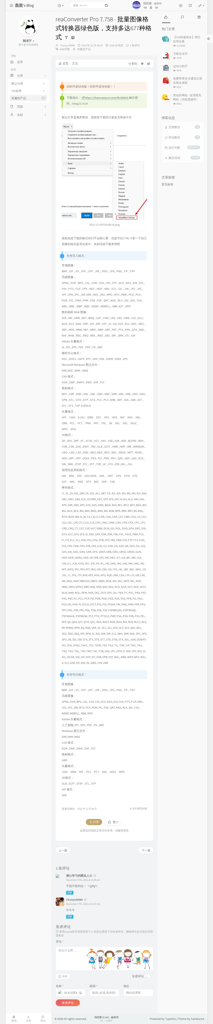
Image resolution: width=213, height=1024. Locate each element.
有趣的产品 (28, 98)
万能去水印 (180, 54)
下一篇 (146, 850)
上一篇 (62, 850)
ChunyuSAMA (67, 45)
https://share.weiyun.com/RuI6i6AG (106, 98)
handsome (197, 1019)
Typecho (170, 1019)
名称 (59, 986)
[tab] (165, 16)
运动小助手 (180, 66)
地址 (126, 986)
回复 (69, 892)
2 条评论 (135, 45)
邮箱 (93, 986)
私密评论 (138, 976)
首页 (65, 63)
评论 (59, 941)
